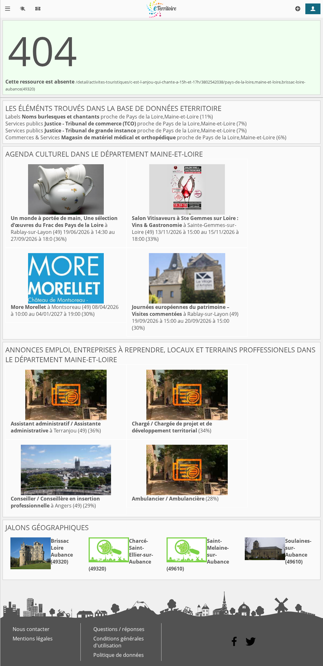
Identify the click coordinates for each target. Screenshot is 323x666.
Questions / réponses (118, 629)
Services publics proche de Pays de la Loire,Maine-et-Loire (121, 123)
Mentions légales (33, 638)
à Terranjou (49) (56, 427)
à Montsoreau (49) (51, 307)
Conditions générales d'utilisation (118, 642)
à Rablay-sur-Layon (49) (64, 225)
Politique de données (118, 655)
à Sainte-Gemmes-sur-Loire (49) (185, 225)
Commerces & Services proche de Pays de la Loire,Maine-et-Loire (140, 137)
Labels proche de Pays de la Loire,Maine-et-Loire (102, 116)
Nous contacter (31, 629)
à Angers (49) (55, 502)
